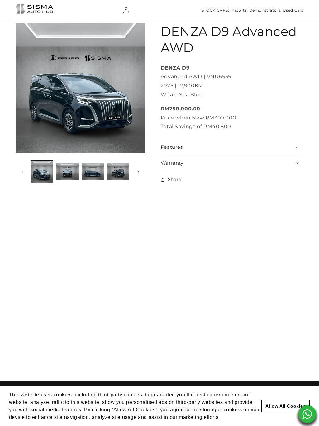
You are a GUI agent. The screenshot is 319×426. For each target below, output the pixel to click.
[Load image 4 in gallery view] (118, 172)
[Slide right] (138, 172)
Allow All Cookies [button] (285, 406)
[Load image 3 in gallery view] (93, 172)
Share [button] (174, 179)
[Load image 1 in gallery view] (42, 172)
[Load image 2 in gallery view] (67, 172)
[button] (232, 147)
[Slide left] (22, 172)
